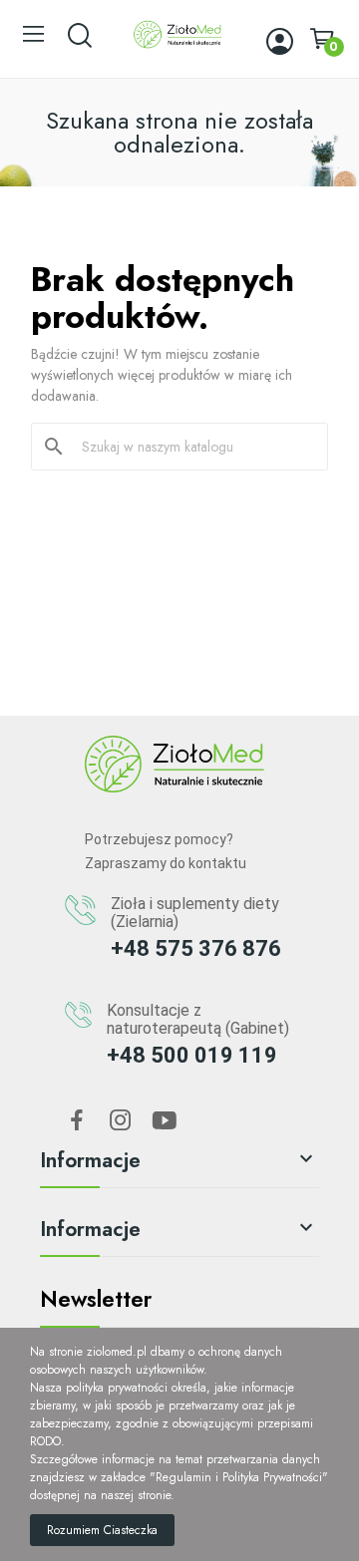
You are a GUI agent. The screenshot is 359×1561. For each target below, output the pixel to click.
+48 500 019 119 (192, 1055)
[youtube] (165, 1121)
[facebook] (77, 1121)
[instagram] (121, 1121)
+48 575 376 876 (196, 948)
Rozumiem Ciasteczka (102, 1530)
